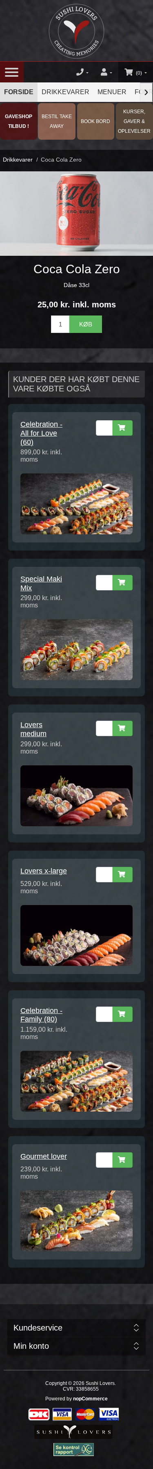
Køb (85, 324)
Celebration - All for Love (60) (41, 433)
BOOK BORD (95, 121)
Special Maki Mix (41, 583)
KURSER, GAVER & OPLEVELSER (134, 121)
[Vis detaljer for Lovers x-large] (76, 934)
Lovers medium (33, 729)
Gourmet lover (43, 1156)
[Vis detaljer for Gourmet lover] (76, 1220)
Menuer (112, 92)
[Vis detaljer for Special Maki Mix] (76, 649)
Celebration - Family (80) (41, 1015)
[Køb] (123, 428)
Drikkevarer (65, 92)
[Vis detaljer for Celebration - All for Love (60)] (76, 503)
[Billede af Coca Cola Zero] (76, 213)
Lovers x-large (43, 871)
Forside (18, 92)
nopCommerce (90, 1399)
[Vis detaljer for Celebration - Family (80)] (76, 1081)
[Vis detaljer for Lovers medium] (76, 795)
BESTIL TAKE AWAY (57, 121)
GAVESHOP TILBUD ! (18, 121)
